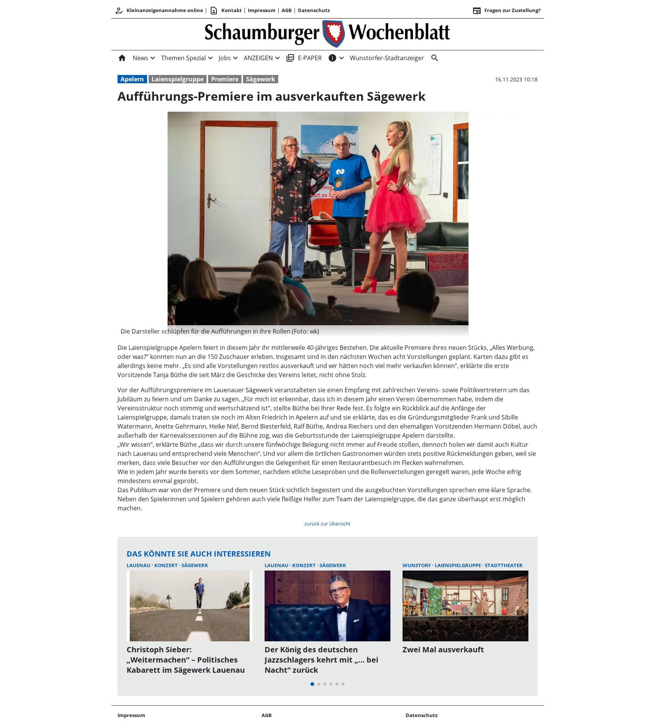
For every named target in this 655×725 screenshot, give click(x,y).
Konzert (166, 565)
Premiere (224, 79)
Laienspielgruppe (178, 79)
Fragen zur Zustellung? (506, 10)
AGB (287, 10)
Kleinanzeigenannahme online (158, 10)
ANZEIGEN (258, 58)
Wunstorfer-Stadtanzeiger (387, 58)
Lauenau (139, 565)
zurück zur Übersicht (327, 523)
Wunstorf (417, 565)
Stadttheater (504, 565)
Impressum (262, 10)
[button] (318, 331)
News (140, 58)
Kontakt (225, 10)
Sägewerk (260, 79)
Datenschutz (314, 10)
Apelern (132, 79)
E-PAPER (304, 57)
